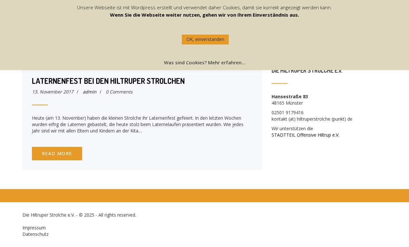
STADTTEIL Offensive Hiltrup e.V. (305, 135)
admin (89, 92)
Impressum (34, 228)
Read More (57, 153)
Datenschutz (35, 234)
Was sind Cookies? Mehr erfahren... (204, 62)
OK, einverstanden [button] (205, 39)
